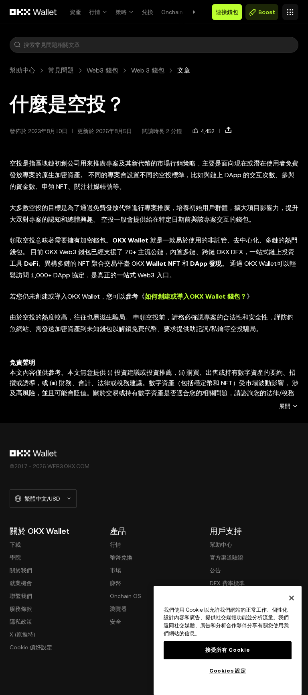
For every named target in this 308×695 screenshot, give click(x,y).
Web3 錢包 (102, 70)
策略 (121, 12)
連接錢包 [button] (227, 12)
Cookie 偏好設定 (31, 647)
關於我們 (21, 570)
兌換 (147, 12)
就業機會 (21, 583)
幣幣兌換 (121, 557)
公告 (215, 570)
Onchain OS (176, 12)
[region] (228, 640)
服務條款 (21, 609)
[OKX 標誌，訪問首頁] (33, 12)
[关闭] (291, 598)
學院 (15, 557)
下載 (15, 544)
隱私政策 (21, 621)
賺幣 (115, 583)
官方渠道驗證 (226, 557)
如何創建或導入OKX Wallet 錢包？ (196, 296)
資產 (75, 12)
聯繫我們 (21, 596)
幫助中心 (22, 70)
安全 (115, 621)
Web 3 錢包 (147, 70)
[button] (17, 45)
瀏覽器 (118, 609)
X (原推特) (22, 634)
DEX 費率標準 (227, 583)
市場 (115, 570)
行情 (94, 12)
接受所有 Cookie (227, 650)
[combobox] (159, 45)
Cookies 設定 (227, 671)
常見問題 (61, 70)
